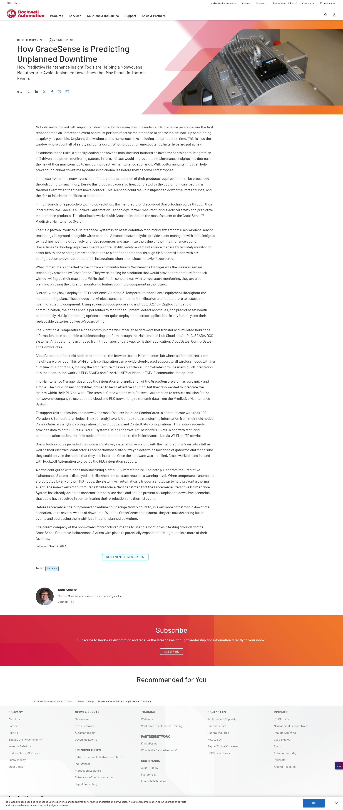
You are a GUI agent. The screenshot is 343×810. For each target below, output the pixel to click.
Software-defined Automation (94, 777)
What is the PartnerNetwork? (159, 750)
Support (130, 16)
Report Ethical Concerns (223, 746)
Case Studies (282, 739)
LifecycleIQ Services (153, 781)
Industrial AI (82, 764)
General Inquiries (218, 732)
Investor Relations (20, 746)
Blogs (277, 746)
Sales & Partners (154, 16)
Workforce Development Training (161, 726)
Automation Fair (85, 732)
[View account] (334, 15)
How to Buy (215, 739)
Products (56, 16)
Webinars (147, 719)
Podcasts (279, 760)
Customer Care (217, 726)
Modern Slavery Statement (25, 753)
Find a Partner (150, 743)
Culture (13, 732)
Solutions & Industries (103, 16)
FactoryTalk (148, 774)
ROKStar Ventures (219, 753)
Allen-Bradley (149, 767)
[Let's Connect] (339, 765)
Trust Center (16, 766)
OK (313, 803)
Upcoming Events (86, 739)
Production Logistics (88, 770)
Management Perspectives (290, 726)
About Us (14, 719)
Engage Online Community (25, 739)
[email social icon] (72, 602)
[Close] (336, 803)
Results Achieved (285, 732)
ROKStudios (281, 719)
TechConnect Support (221, 719)
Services (75, 16)
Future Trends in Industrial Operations (99, 757)
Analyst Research (285, 766)
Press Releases (84, 726)
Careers (14, 726)
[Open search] (326, 15)
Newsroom (82, 719)
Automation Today (285, 753)
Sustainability (17, 760)
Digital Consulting (86, 784)
